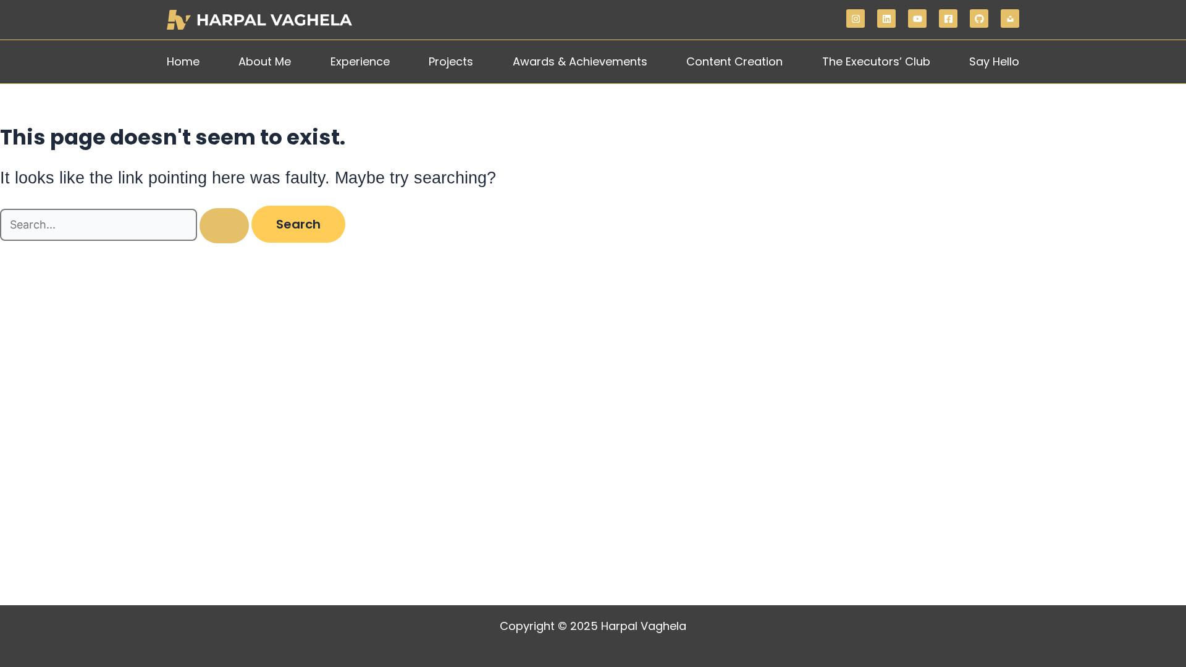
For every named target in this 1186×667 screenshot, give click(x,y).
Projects (451, 61)
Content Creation (734, 61)
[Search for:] (125, 225)
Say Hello (994, 61)
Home (183, 61)
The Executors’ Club (876, 61)
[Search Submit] (224, 225)
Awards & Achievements (580, 61)
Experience (360, 61)
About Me (264, 61)
